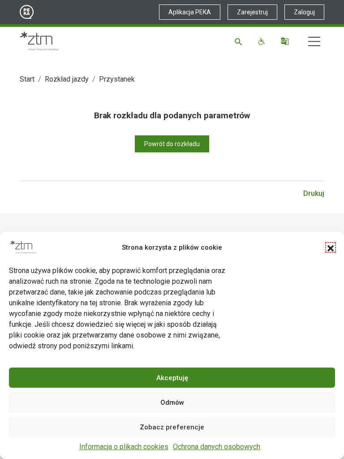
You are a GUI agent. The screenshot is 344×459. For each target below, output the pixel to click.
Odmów (172, 402)
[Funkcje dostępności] (262, 41)
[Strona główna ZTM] (39, 41)
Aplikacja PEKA (189, 12)
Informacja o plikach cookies (123, 446)
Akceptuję (172, 378)
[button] (330, 247)
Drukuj (313, 193)
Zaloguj (304, 12)
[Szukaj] (240, 41)
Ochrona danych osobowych (216, 446)
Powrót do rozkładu (172, 143)
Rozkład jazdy (67, 79)
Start (27, 79)
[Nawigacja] (314, 41)
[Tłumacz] (286, 41)
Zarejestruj (252, 12)
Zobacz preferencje (172, 427)
